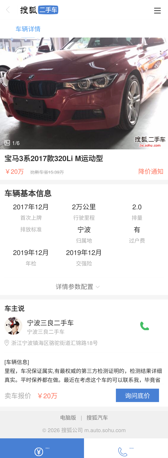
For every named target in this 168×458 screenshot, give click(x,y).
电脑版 (68, 417)
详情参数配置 (74, 286)
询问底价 (137, 395)
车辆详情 (28, 28)
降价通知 (151, 171)
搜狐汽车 (97, 417)
